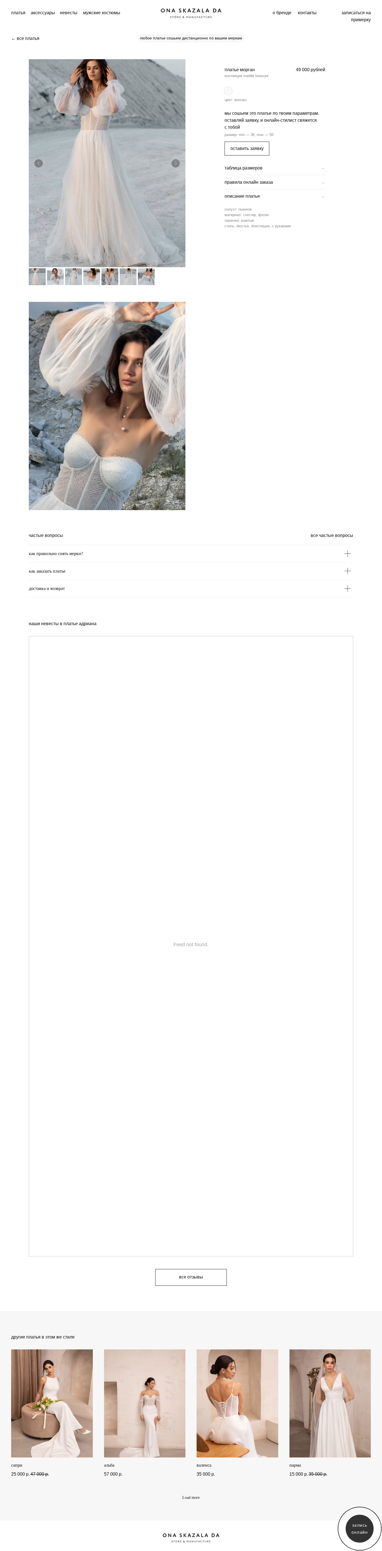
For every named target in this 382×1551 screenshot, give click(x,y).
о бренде (282, 12)
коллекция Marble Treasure (246, 76)
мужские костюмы (101, 12)
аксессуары (43, 12)
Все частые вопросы (332, 535)
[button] (275, 168)
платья (18, 12)
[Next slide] (175, 163)
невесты (68, 12)
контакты (307, 12)
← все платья (25, 38)
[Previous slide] (38, 163)
